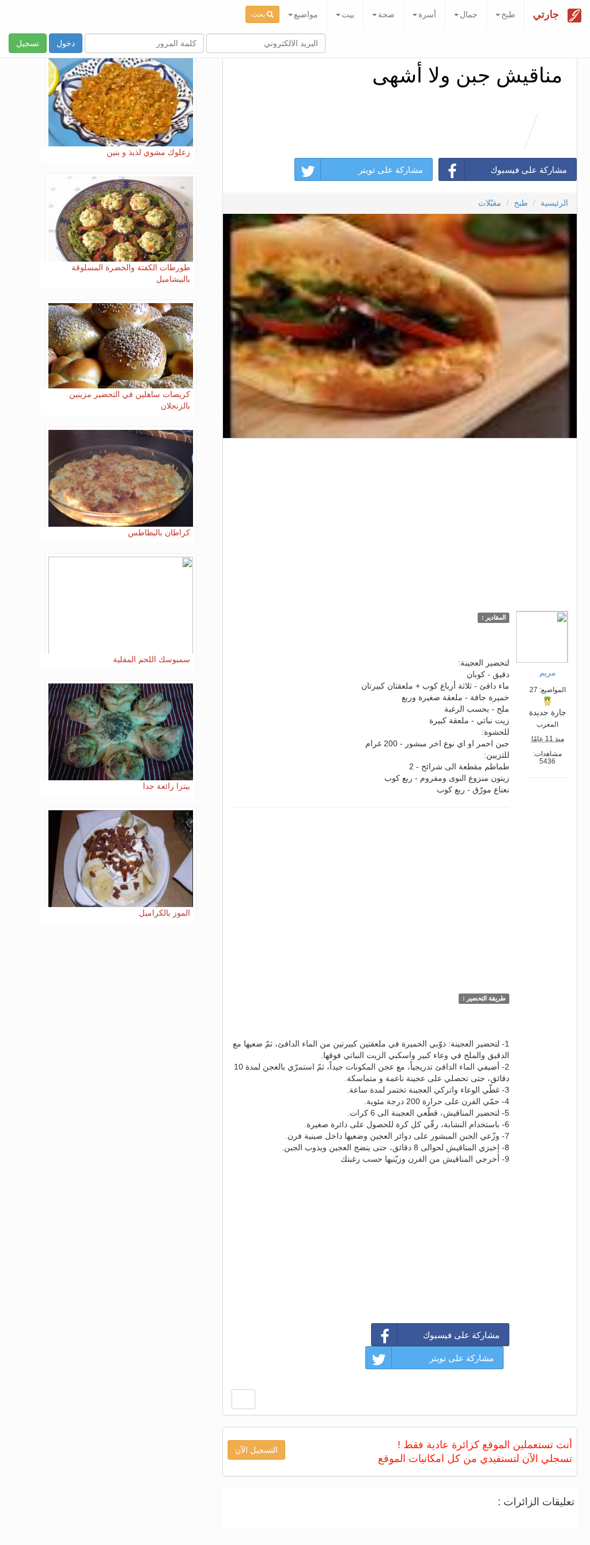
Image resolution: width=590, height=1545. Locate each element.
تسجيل (27, 43)
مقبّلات (489, 202)
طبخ (521, 202)
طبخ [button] (508, 14)
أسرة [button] (427, 14)
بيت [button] (348, 14)
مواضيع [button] (306, 14)
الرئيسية (554, 202)
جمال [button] (469, 14)
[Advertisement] (399, 521)
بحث (259, 14)
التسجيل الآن (256, 1450)
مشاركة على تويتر (390, 170)
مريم (547, 672)
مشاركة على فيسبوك (528, 170)
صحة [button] (386, 14)
